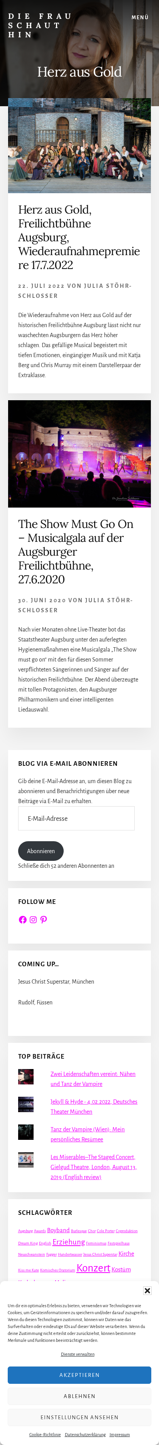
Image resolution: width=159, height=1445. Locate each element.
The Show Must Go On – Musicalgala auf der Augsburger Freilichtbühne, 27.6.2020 (75, 551)
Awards (40, 1231)
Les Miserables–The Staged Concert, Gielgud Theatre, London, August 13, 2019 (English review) (94, 1167)
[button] (147, 1291)
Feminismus (96, 1243)
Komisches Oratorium (57, 1270)
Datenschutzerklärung (85, 1434)
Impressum (120, 1434)
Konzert (93, 1268)
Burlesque (79, 1231)
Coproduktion (127, 1231)
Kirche (126, 1254)
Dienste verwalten (78, 1354)
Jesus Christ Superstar (100, 1254)
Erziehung (68, 1242)
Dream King (28, 1243)
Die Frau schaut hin (41, 25)
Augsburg (25, 1231)
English (45, 1243)
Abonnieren (41, 851)
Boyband (58, 1230)
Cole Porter (106, 1231)
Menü (140, 17)
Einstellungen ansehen (80, 1417)
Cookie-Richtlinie (45, 1434)
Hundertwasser (70, 1254)
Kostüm (121, 1269)
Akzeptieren (79, 1375)
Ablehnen (80, 1396)
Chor (92, 1231)
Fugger (51, 1254)
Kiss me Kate (28, 1270)
